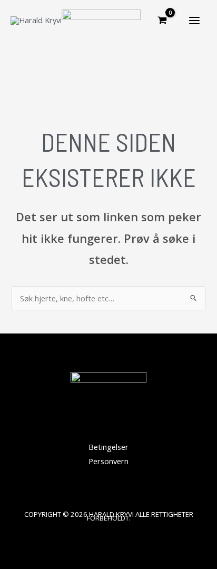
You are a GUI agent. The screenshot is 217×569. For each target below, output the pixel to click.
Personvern (108, 461)
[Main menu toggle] (194, 20)
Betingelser (108, 447)
